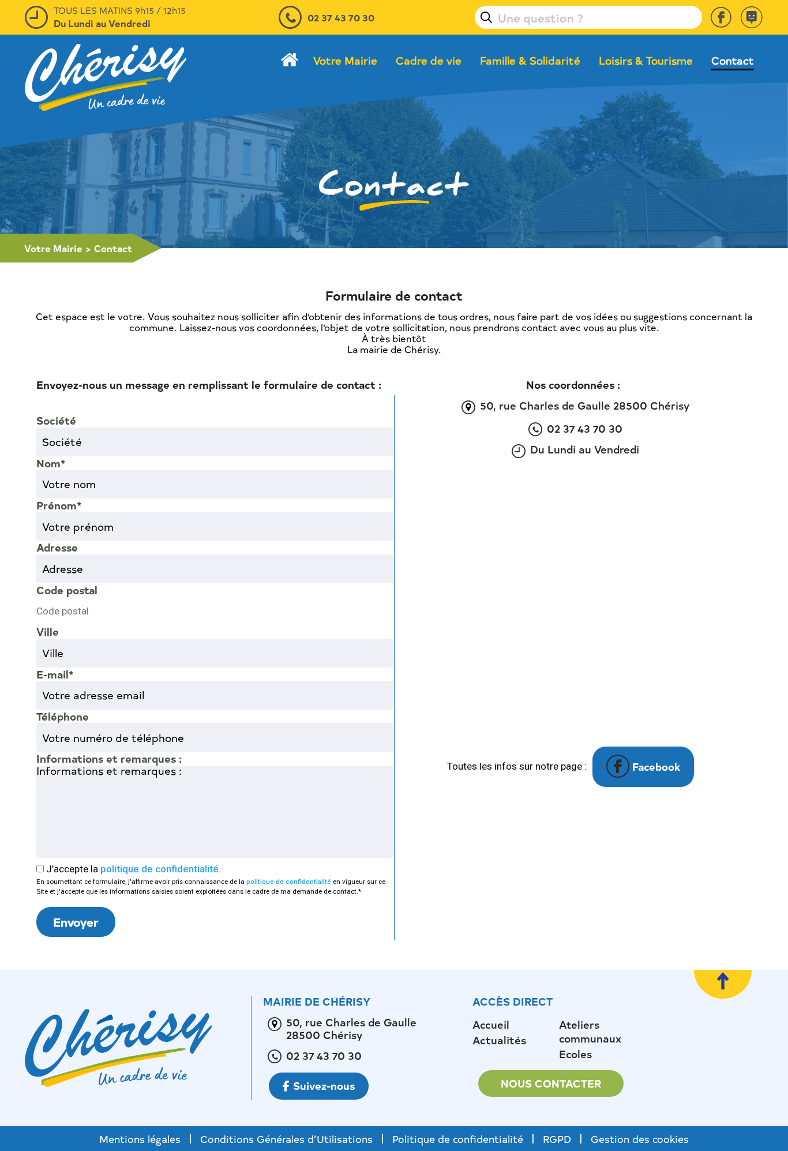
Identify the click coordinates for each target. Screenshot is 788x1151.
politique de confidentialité (159, 869)
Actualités (499, 1040)
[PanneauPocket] (751, 17)
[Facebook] (721, 17)
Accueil (490, 1025)
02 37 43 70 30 (340, 17)
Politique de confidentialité (457, 1138)
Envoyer (76, 921)
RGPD (557, 1138)
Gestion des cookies (640, 1138)
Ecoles (575, 1054)
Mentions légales (140, 1138)
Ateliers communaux (590, 1031)
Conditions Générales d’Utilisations (286, 1138)
